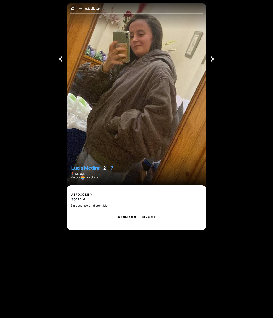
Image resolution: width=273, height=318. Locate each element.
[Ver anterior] (61, 59)
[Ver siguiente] (212, 59)
